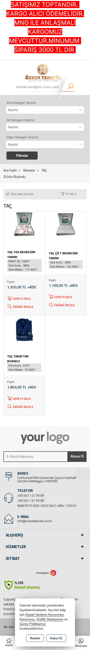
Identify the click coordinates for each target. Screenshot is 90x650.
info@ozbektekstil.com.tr (34, 520)
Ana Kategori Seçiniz (21, 102)
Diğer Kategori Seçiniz (22, 137)
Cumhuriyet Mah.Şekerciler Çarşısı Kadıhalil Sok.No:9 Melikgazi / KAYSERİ (46, 479)
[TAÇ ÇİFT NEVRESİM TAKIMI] (65, 224)
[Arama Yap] (67, 87)
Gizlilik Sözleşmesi (49, 619)
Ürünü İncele (23, 306)
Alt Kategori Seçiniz (21, 120)
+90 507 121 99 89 (30, 495)
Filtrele (22, 155)
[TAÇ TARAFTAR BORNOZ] (24, 328)
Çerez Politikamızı (33, 624)
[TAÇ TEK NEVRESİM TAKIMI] (24, 224)
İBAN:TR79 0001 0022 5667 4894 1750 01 (47, 505)
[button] (68, 194)
